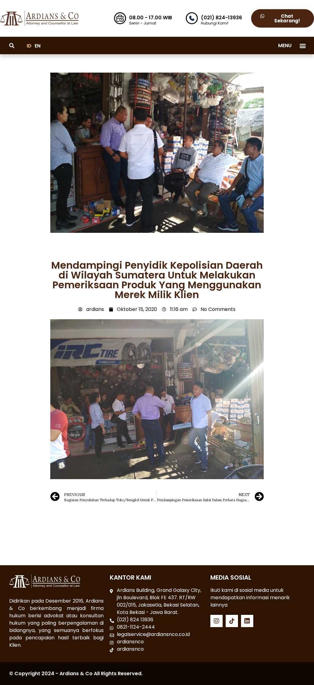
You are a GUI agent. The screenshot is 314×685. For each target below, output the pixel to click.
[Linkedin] (247, 621)
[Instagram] (216, 621)
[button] (303, 45)
